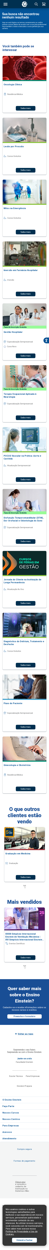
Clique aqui (20, 1182)
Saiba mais (26, 108)
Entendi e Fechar (25, 1240)
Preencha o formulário (24, 1016)
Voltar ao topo (25, 1034)
